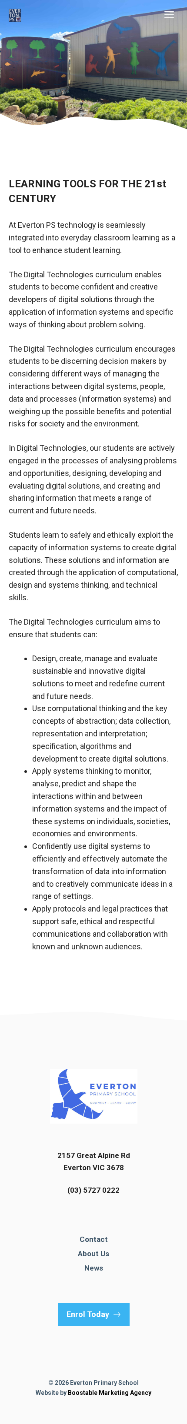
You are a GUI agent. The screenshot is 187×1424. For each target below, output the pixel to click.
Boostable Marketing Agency (109, 1392)
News (93, 1268)
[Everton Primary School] (15, 15)
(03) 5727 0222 (93, 1190)
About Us (93, 1253)
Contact (94, 1239)
